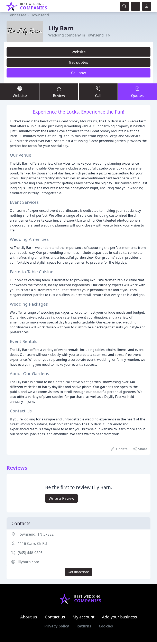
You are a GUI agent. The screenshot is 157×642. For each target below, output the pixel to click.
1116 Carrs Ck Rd (32, 543)
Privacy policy (56, 626)
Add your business (119, 617)
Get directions (79, 572)
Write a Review (61, 498)
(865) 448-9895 (30, 552)
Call (98, 95)
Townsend (40, 15)
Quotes (137, 95)
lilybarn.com (28, 561)
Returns (83, 626)
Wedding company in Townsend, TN (79, 35)
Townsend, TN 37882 (36, 534)
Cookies (106, 626)
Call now (78, 72)
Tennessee (17, 15)
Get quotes (78, 62)
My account (83, 617)
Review (59, 95)
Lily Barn (61, 28)
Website (79, 51)
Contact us (55, 617)
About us (28, 617)
